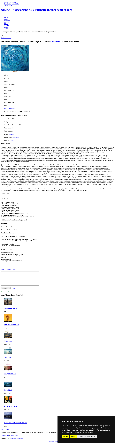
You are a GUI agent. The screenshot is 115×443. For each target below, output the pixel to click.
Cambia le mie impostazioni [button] (87, 436)
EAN (5, 99)
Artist (5, 81)
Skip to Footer (8, 5)
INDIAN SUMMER (11, 325)
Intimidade (8, 390)
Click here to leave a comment (9, 269)
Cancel (14, 288)
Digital (6, 108)
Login (2, 35)
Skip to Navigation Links (11, 4)
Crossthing (8, 341)
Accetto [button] (65, 436)
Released (6, 87)
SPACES (7, 357)
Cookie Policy (14, 435)
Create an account (6, 38)
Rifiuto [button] (73, 436)
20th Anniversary (10, 308)
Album (6, 75)
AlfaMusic (12, 108)
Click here (16, 137)
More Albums (5, 429)
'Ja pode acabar (10, 374)
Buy (5, 105)
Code (5, 93)
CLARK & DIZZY (11, 406)
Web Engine (19, 438)
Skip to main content (10, 2)
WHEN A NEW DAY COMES (15, 423)
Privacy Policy (5, 435)
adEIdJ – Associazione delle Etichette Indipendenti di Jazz (36, 9)
